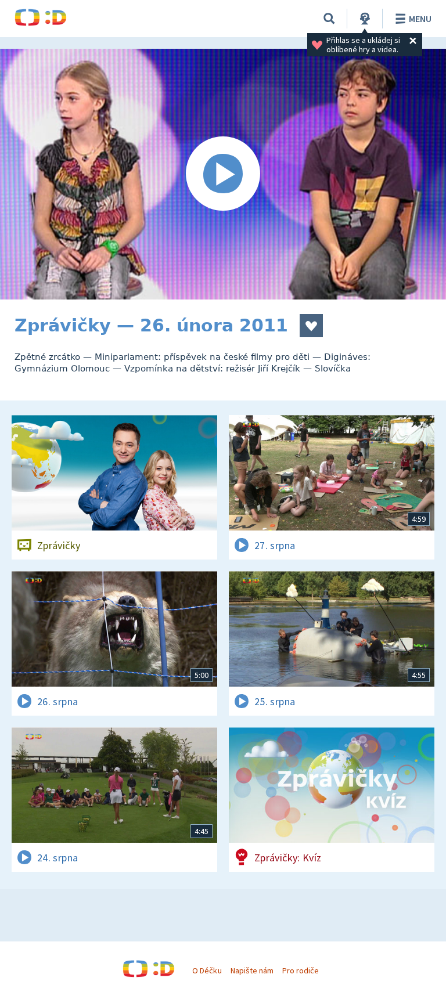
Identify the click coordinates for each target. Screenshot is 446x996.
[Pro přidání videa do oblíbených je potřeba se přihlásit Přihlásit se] (311, 325)
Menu (420, 18)
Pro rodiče (300, 970)
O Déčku (206, 970)
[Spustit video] (223, 174)
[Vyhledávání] (329, 18)
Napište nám (252, 970)
